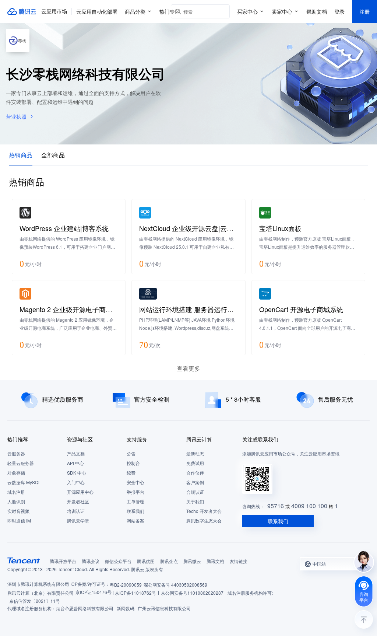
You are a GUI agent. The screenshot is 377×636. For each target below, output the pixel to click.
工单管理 (135, 501)
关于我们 (195, 501)
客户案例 (195, 482)
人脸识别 (16, 501)
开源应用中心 (80, 492)
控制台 (133, 463)
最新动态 (195, 453)
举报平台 (135, 492)
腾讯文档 (215, 561)
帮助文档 (316, 11)
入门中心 (76, 482)
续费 (131, 472)
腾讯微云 (192, 561)
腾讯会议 (90, 561)
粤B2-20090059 (126, 584)
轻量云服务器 (20, 463)
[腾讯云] (22, 11)
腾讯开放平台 (63, 561)
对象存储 (16, 472)
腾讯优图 (146, 561)
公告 (131, 453)
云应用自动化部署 (96, 11)
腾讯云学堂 (78, 520)
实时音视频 (18, 511)
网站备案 (135, 520)
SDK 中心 (76, 472)
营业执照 (16, 116)
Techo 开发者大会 (204, 511)
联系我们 (135, 511)
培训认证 (76, 511)
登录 (339, 11)
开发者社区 (78, 501)
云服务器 (16, 453)
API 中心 (75, 463)
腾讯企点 (169, 561)
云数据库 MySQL (24, 482)
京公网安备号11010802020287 (192, 593)
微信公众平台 (118, 561)
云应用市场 (54, 11)
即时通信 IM (19, 520)
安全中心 (135, 482)
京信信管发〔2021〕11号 (34, 601)
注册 (364, 11)
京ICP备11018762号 (135, 593)
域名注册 (16, 492)
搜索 (223, 11)
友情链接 (238, 561)
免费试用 (195, 463)
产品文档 (76, 453)
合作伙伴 (195, 472)
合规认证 (195, 492)
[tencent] (23, 560)
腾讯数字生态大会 (204, 520)
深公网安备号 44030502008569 (175, 584)
